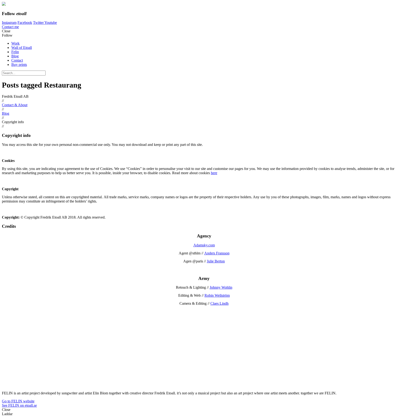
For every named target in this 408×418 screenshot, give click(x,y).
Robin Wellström (217, 295)
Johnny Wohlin (221, 287)
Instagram (9, 23)
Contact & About (14, 105)
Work (15, 43)
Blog (15, 56)
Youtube (50, 23)
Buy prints (19, 65)
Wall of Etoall (21, 48)
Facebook (24, 23)
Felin (15, 52)
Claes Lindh (219, 303)
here (214, 173)
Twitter (38, 23)
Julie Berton (216, 261)
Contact (17, 60)
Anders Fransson (217, 253)
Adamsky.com (204, 245)
